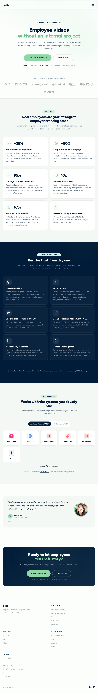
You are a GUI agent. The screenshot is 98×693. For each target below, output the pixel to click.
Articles (54, 643)
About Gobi (7, 658)
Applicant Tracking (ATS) (39, 424)
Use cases (55, 621)
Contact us (62, 573)
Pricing (5, 639)
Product (6, 636)
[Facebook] (90, 687)
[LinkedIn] (94, 687)
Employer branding (58, 610)
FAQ (53, 647)
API (52, 639)
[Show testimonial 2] (12, 521)
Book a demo (64, 58)
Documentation (57, 636)
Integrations (7, 643)
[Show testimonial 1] (9, 521)
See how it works (36, 58)
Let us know (44, 472)
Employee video (57, 617)
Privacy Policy (8, 666)
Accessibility (7, 677)
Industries (55, 624)
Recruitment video (58, 613)
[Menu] (92, 5)
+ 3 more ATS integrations (48, 466)
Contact (6, 662)
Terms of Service (9, 673)
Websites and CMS (61, 424)
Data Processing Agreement (13, 669)
